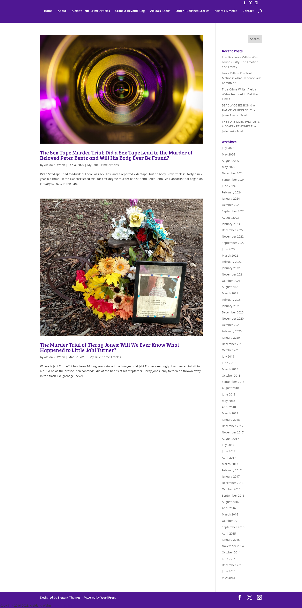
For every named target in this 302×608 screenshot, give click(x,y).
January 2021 (231, 306)
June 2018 (228, 394)
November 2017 (233, 432)
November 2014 (233, 546)
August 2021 (230, 287)
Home (48, 11)
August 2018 (230, 388)
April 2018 (229, 407)
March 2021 (230, 293)
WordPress (108, 597)
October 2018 (231, 375)
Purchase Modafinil (63, 593)
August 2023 (230, 217)
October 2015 (231, 521)
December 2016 (232, 483)
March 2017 (230, 464)
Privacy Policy (63, 605)
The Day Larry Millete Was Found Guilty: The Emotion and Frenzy (240, 62)
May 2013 (228, 577)
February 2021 (232, 300)
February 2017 (232, 470)
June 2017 (228, 451)
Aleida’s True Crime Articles (91, 11)
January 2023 (231, 224)
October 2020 (231, 325)
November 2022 (233, 236)
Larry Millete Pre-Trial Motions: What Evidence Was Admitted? (242, 78)
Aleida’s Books (160, 11)
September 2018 (233, 382)
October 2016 (231, 489)
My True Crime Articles (103, 165)
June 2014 (228, 559)
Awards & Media (226, 11)
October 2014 (231, 552)
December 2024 (232, 173)
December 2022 (232, 230)
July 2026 (228, 148)
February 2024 (232, 192)
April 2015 (229, 533)
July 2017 (228, 445)
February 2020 (232, 331)
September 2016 (233, 495)
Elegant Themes (69, 597)
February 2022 (232, 262)
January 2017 (231, 476)
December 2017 (232, 426)
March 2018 (230, 413)
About (62, 11)
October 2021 (231, 281)
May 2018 (228, 401)
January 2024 (231, 198)
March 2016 (230, 514)
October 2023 (231, 205)
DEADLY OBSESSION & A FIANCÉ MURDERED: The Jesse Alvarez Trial (238, 110)
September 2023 (233, 211)
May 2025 (228, 167)
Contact (248, 11)
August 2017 (230, 439)
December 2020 (232, 312)
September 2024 (233, 180)
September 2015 (233, 527)
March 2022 (230, 255)
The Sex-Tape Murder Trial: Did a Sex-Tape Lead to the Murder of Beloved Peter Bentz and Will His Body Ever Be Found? (116, 155)
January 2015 (231, 540)
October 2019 (231, 350)
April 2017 (229, 457)
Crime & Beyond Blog (130, 11)
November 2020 (233, 318)
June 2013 (228, 571)
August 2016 (230, 502)
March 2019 (230, 369)
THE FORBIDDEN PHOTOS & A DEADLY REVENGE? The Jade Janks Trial (240, 126)
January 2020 (231, 337)
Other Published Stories (192, 11)
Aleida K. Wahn (54, 165)
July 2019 (228, 356)
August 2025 (230, 161)
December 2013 (232, 565)
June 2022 (228, 249)
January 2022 (231, 268)
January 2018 (231, 420)
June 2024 (228, 186)
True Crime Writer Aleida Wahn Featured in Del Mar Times (240, 94)
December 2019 (232, 344)
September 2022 (233, 243)
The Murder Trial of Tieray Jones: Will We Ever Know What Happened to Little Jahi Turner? (109, 347)
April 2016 (229, 508)
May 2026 (228, 154)
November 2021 (233, 274)
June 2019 (228, 363)
